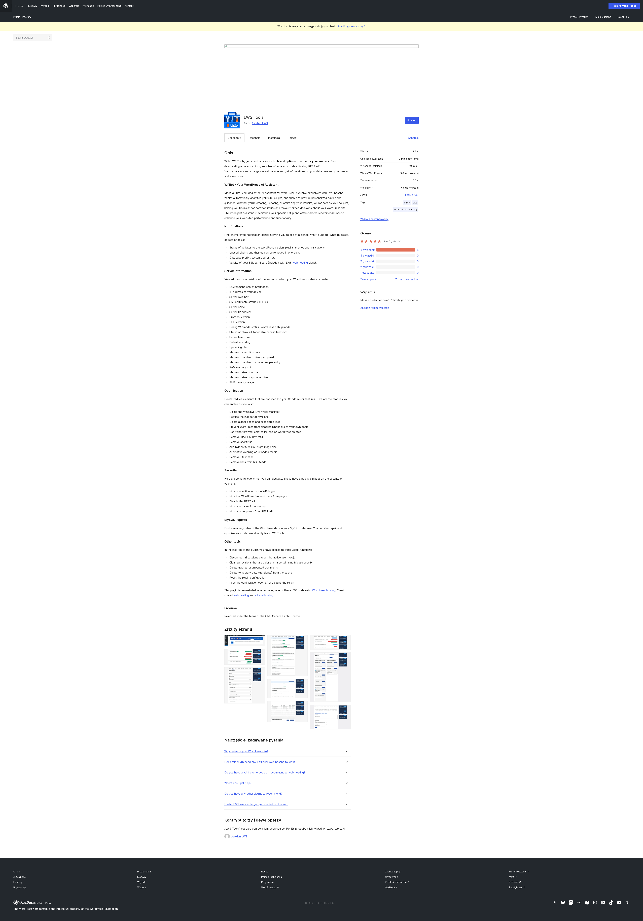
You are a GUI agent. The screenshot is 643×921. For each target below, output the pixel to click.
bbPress (515, 882)
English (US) (412, 194)
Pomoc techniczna (271, 876)
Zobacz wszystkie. (407, 279)
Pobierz (411, 120)
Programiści (267, 882)
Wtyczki (141, 882)
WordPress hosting (323, 590)
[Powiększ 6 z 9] (303, 705)
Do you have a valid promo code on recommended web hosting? (264, 772)
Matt (513, 876)
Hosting (17, 882)
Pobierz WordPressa (624, 5)
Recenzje (254, 137)
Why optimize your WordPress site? (246, 751)
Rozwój (292, 137)
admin (407, 202)
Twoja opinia (368, 279)
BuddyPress (517, 887)
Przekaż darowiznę (397, 882)
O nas (16, 871)
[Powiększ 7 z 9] (346, 639)
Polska (48, 903)
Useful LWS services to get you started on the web (256, 804)
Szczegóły (234, 137)
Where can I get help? (237, 783)
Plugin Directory (22, 16)
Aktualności (19, 876)
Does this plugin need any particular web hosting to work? (260, 762)
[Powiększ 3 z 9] (260, 672)
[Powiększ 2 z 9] (260, 653)
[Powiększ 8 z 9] (346, 657)
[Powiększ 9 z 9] (346, 709)
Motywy (141, 876)
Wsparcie (413, 137)
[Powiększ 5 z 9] (303, 683)
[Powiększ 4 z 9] (303, 639)
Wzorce (141, 887)
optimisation (400, 209)
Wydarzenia (391, 876)
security (413, 209)
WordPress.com (519, 871)
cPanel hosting (264, 595)
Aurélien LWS (260, 123)
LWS (415, 202)
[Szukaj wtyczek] (49, 37)
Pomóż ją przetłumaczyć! (352, 26)
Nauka (264, 871)
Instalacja (274, 137)
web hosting (300, 262)
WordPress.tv (270, 887)
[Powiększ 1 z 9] (260, 639)
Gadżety (391, 887)
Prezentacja (144, 871)
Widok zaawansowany (374, 219)
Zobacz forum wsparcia (374, 307)
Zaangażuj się (392, 871)
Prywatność (19, 887)
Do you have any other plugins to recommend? (253, 793)
